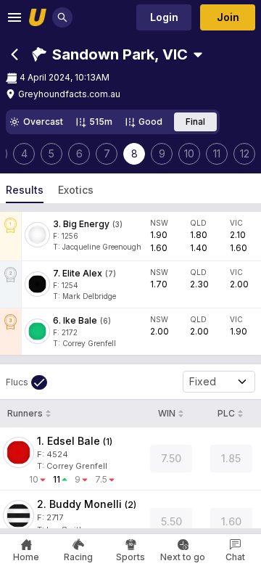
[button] (110, 54)
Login (164, 17)
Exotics (76, 190)
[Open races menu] (198, 54)
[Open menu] (14, 17)
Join (228, 17)
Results (25, 190)
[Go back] (14, 54)
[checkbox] (26, 382)
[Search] (62, 17)
